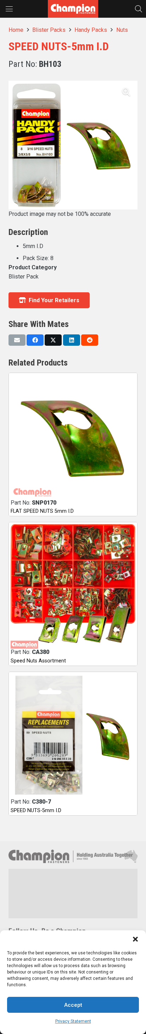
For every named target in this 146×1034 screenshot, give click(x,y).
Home (16, 30)
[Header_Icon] (73, 9)
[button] (135, 939)
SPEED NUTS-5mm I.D (36, 811)
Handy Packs (90, 30)
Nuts (122, 30)
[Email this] (17, 340)
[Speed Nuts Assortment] (73, 586)
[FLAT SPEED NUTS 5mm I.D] (73, 437)
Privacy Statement (73, 1021)
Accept (73, 1005)
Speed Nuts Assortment (38, 661)
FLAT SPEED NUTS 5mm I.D (42, 511)
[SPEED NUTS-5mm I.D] (73, 736)
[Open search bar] (138, 8)
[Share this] (35, 340)
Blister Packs (49, 30)
